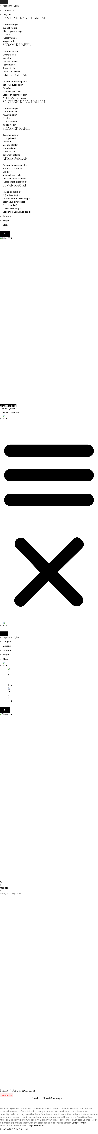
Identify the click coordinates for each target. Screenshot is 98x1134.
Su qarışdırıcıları (36, 1125)
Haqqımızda (8, 10)
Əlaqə (6, 224)
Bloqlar (6, 220)
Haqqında (7, 641)
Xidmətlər (7, 216)
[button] (49, 523)
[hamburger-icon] (4, 2)
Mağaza (7, 14)
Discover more (79, 1122)
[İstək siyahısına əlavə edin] (6, 885)
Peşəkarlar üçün (11, 5)
